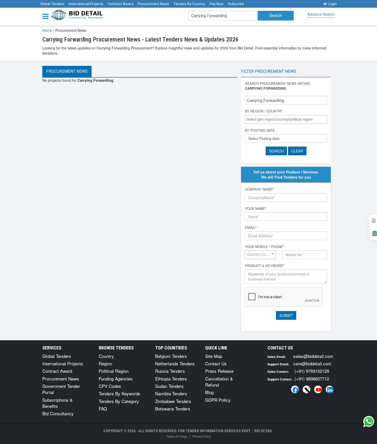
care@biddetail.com (312, 363)
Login (332, 4)
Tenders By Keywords (119, 393)
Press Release (219, 371)
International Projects (86, 4)
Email (250, 227)
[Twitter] (306, 389)
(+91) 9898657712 (311, 378)
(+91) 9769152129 (311, 371)
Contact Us (216, 363)
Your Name (255, 208)
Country (106, 356)
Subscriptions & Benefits (57, 403)
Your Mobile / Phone (264, 246)
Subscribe (236, 4)
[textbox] (287, 119)
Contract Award (120, 4)
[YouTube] (318, 389)
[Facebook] (295, 389)
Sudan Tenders (169, 386)
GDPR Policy (218, 400)
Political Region (113, 371)
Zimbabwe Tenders (173, 401)
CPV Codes (110, 386)
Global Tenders (52, 4)
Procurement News (153, 4)
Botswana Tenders (172, 408)
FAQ (103, 408)
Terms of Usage (176, 436)
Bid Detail (263, 431)
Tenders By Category (119, 401)
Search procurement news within (277, 86)
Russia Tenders (170, 371)
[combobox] (286, 119)
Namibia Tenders (171, 393)
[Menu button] (46, 16)
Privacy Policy (202, 436)
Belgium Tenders (171, 356)
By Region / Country (263, 111)
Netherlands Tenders (175, 363)
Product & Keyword (264, 265)
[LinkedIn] (329, 389)
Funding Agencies (116, 378)
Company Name (259, 189)
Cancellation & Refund (219, 381)
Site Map (213, 356)
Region (105, 363)
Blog (209, 392)
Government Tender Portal (61, 389)
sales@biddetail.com (313, 356)
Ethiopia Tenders (171, 378)
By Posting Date (260, 130)
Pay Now (217, 4)
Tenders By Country (189, 4)
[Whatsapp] (368, 421)
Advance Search (321, 14)
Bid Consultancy (58, 413)
